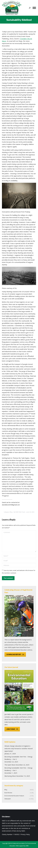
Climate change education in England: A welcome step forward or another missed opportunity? (18, 748)
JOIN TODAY (11, 729)
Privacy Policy (25, 834)
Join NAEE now (9, 714)
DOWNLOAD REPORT (14, 654)
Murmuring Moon (10, 776)
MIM (27, 846)
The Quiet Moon (9, 765)
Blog (11, 512)
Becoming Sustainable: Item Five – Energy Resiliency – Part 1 (18, 769)
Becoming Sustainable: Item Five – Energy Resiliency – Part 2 (18, 758)
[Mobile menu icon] (34, 7)
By (19, 512)
